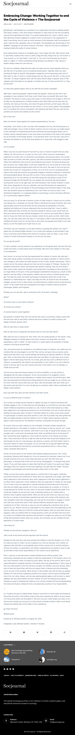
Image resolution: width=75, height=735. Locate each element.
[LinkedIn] (51, 632)
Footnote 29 (51, 652)
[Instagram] (13, 669)
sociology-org (52, 659)
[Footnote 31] (7, 659)
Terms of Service (43, 675)
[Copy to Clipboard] (64, 632)
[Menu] (70, 4)
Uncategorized (29, 24)
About (62, 675)
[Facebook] (10, 632)
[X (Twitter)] (24, 632)
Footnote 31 (16, 659)
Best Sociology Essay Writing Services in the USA (22, 652)
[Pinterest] (37, 632)
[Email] (4, 669)
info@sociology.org (57, 722)
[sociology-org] (42, 659)
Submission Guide (30, 675)
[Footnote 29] (42, 652)
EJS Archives (54, 675)
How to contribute (17, 675)
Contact (7, 675)
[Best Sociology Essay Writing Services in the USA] (7, 652)
